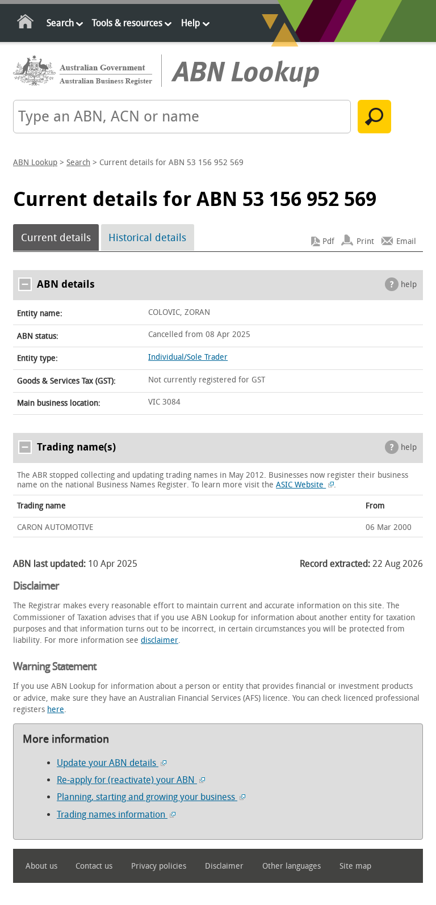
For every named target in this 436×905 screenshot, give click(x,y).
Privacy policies (158, 866)
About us (41, 866)
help (409, 284)
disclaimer (159, 640)
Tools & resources (127, 23)
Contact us (94, 866)
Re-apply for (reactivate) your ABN (127, 779)
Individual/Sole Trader (188, 357)
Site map (355, 866)
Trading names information (112, 814)
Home (26, 23)
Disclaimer (224, 866)
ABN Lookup (35, 162)
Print (365, 241)
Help (190, 23)
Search (60, 23)
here (55, 709)
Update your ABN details (107, 762)
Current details (56, 237)
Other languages (291, 866)
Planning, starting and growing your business (147, 797)
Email (406, 241)
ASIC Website (301, 485)
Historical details (147, 237)
